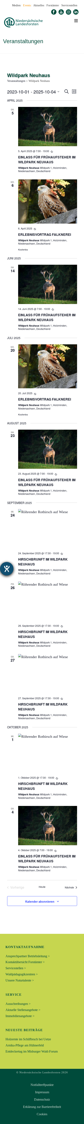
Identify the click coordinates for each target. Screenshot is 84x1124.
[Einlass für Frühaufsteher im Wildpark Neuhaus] (47, 126)
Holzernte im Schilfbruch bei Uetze (28, 1039)
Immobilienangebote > (20, 1016)
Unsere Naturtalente (37, 51)
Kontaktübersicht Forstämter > (25, 962)
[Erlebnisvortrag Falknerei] (47, 201)
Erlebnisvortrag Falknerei (44, 234)
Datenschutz (42, 1099)
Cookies (42, 1114)
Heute (42, 886)
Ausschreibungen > (18, 1003)
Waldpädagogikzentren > (22, 974)
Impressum (42, 1092)
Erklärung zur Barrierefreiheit (42, 1107)
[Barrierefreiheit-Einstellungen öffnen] (6, 568)
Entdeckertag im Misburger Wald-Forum (32, 1051)
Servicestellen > (16, 968)
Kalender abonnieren (39, 901)
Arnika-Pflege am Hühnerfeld (25, 1045)
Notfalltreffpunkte (42, 1085)
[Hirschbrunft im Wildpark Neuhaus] (47, 528)
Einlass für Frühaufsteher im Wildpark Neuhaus (46, 159)
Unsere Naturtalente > (20, 980)
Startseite (11, 51)
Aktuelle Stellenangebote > (23, 1010)
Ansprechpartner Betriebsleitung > (28, 956)
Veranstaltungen (16, 80)
